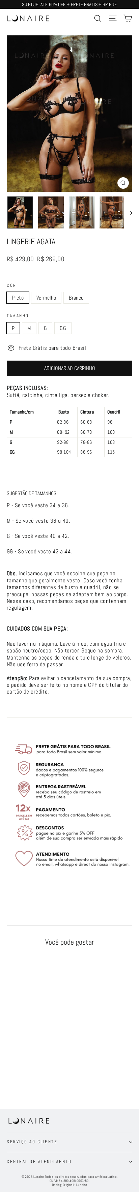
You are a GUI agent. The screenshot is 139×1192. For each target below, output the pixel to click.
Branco (76, 297)
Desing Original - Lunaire (69, 1185)
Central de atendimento (39, 1161)
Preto (18, 297)
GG (63, 328)
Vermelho (46, 297)
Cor (12, 285)
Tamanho (18, 315)
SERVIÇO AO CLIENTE (32, 1141)
